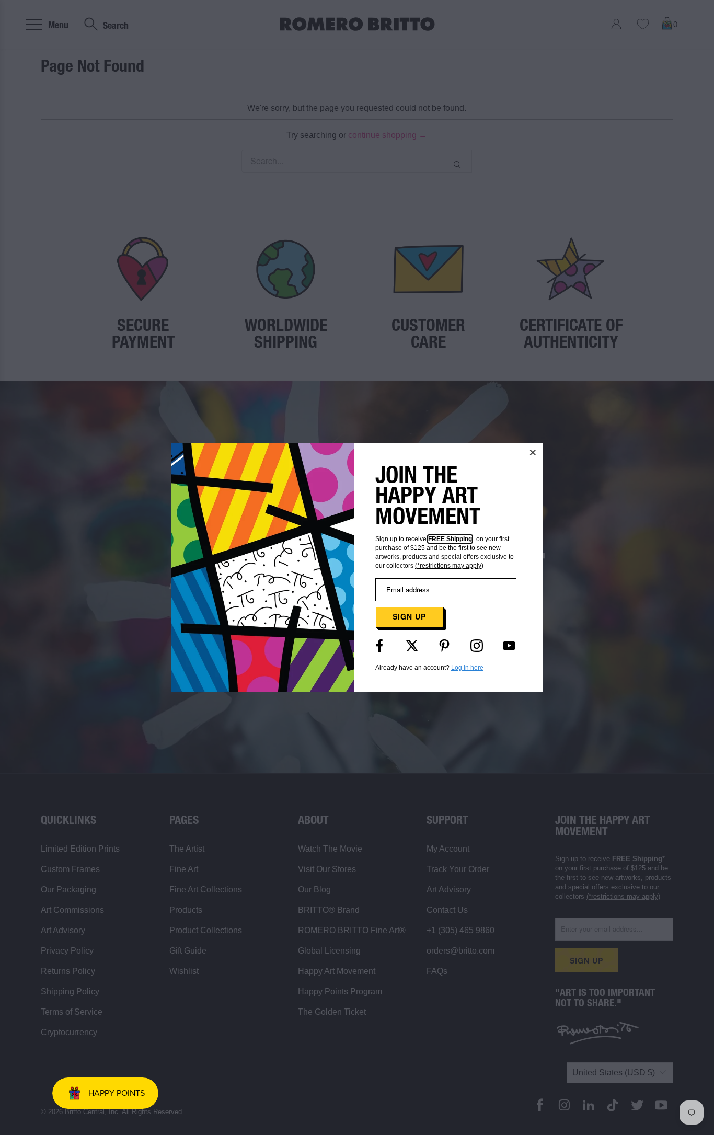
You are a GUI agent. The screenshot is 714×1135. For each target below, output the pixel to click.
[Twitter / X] (412, 646)
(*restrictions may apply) (449, 565)
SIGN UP (409, 616)
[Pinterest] (444, 646)
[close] (533, 452)
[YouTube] (509, 646)
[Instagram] (476, 646)
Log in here (467, 667)
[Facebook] (379, 646)
